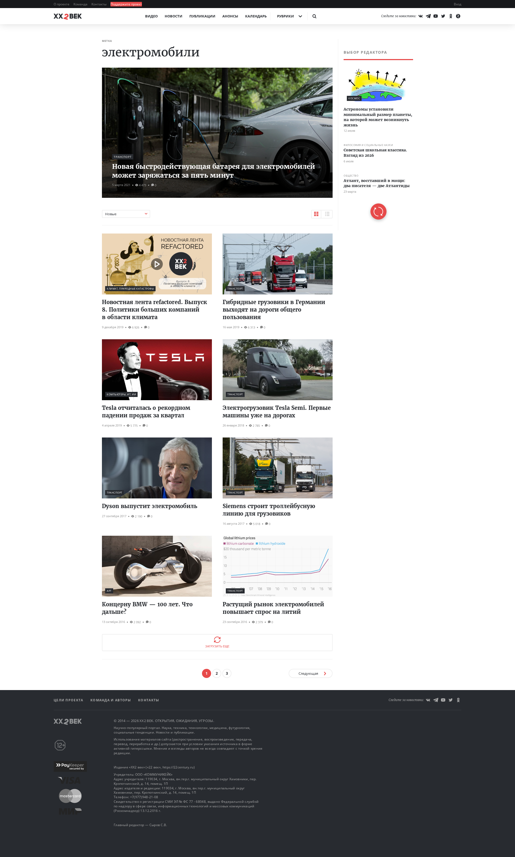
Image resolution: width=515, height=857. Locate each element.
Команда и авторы (111, 700)
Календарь (256, 16)
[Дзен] (458, 16)
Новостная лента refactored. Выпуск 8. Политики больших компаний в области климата (154, 309)
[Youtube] (435, 16)
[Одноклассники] (450, 16)
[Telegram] (428, 16)
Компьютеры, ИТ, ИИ (121, 394)
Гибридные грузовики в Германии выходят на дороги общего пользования (274, 309)
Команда (80, 4)
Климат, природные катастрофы (130, 288)
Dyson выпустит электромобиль (149, 506)
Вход (457, 4)
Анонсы (230, 16)
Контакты (99, 4)
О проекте (62, 4)
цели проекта (69, 700)
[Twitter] (443, 16)
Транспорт (123, 157)
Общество (351, 175)
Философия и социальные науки (368, 145)
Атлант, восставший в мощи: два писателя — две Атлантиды (377, 183)
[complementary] (375, 134)
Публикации (202, 16)
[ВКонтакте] (420, 16)
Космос (354, 98)
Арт (109, 591)
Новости (173, 16)
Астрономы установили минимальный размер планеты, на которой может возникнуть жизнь (378, 117)
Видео (151, 16)
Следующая (308, 673)
